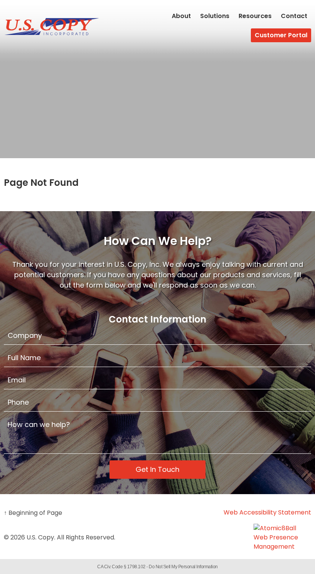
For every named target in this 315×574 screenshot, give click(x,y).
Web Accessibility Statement (267, 512)
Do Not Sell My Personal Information (183, 566)
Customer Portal (281, 35)
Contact (294, 16)
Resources (255, 16)
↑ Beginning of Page (33, 512)
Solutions (214, 16)
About (181, 16)
